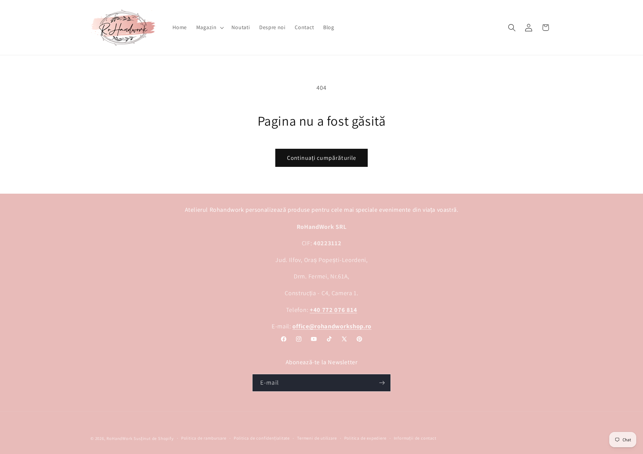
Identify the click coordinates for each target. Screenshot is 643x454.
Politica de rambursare (203, 438)
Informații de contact (415, 438)
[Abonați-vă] (381, 383)
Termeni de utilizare (317, 438)
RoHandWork (119, 438)
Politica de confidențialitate (262, 438)
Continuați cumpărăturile (321, 157)
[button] (209, 27)
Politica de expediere (365, 438)
